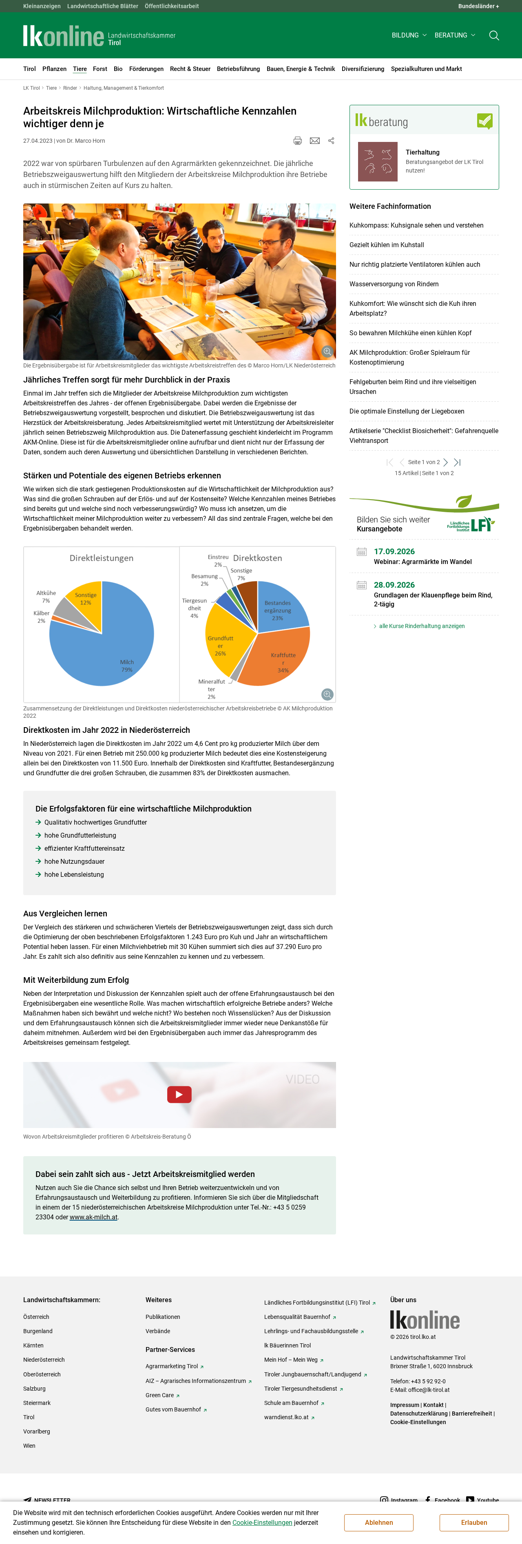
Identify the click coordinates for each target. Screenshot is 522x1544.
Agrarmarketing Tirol (172, 1366)
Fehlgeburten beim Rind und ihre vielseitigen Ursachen (412, 387)
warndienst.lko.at (286, 1417)
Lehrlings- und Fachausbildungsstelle (311, 1331)
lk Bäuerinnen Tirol (287, 1345)
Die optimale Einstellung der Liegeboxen (406, 411)
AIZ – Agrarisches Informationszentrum (196, 1381)
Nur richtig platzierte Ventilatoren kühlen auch (414, 264)
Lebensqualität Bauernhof (297, 1317)
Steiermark (37, 1403)
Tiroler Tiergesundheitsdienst (300, 1388)
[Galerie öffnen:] (179, 282)
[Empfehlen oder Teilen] (331, 141)
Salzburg (34, 1388)
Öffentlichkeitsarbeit (172, 6)
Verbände (158, 1331)
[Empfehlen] (315, 141)
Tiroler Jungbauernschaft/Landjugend (312, 1374)
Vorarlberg (36, 1431)
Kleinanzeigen (42, 6)
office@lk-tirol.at (429, 1390)
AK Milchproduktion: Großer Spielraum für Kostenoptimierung (409, 357)
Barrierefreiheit (472, 1413)
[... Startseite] (99, 35)
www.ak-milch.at (93, 1217)
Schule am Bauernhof (291, 1403)
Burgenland (38, 1331)
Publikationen (163, 1317)
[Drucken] (298, 141)
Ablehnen (379, 1522)
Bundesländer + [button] (478, 6)
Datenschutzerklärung (419, 1413)
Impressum (404, 1405)
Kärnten (33, 1345)
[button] (410, 35)
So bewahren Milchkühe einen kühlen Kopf (410, 333)
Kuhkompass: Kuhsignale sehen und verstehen (416, 225)
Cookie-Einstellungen (418, 1422)
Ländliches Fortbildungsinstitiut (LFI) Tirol (317, 1302)
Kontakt (433, 1405)
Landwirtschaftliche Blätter (102, 6)
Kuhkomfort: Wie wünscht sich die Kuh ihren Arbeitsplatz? (412, 308)
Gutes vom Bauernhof (173, 1409)
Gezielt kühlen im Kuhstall (386, 245)
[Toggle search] (494, 35)
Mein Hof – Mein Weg (291, 1359)
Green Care (160, 1395)
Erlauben (474, 1522)
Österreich (36, 1317)
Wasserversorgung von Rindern (394, 284)
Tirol (28, 1417)
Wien (29, 1445)
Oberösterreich (42, 1374)
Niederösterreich (44, 1359)
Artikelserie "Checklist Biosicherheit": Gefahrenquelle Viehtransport (423, 436)
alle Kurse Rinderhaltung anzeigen (421, 626)
